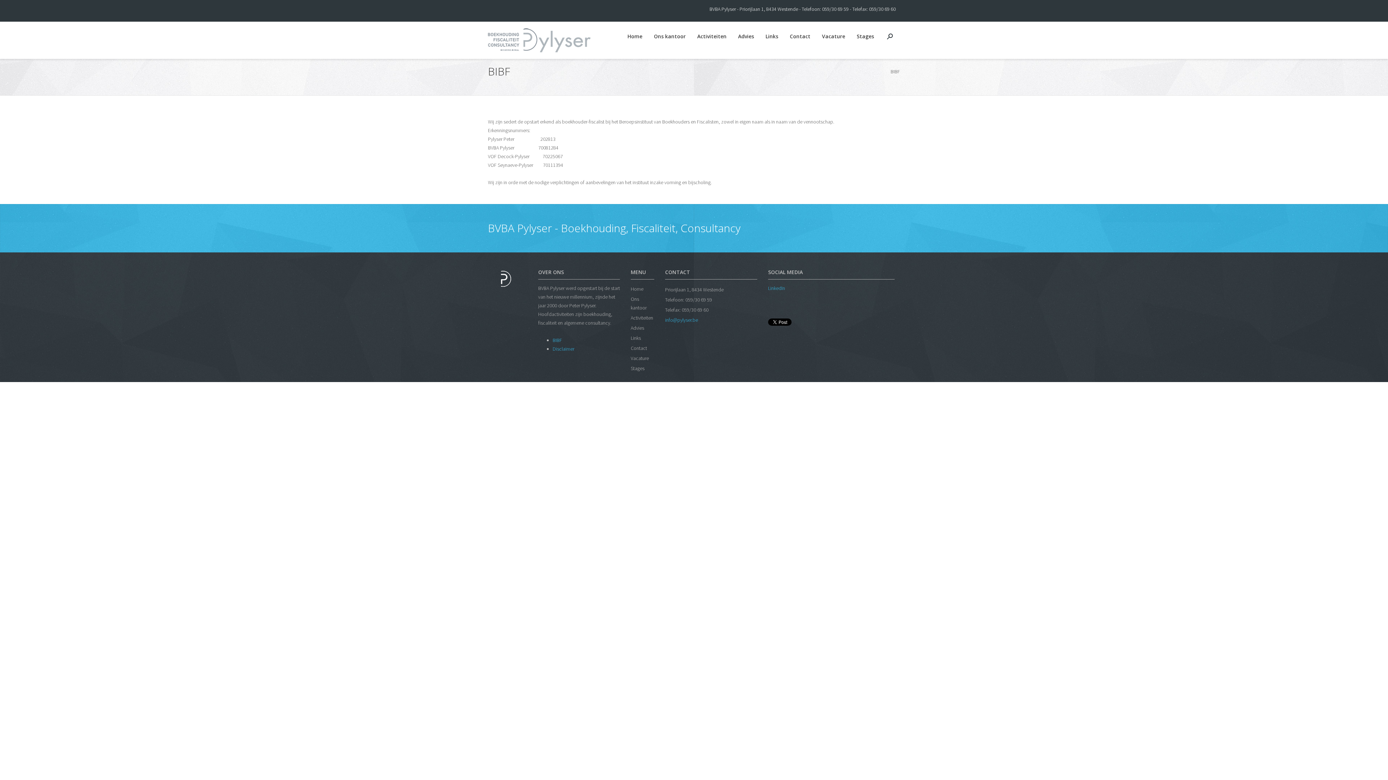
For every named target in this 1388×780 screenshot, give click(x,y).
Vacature (833, 36)
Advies (746, 36)
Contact (800, 36)
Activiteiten (712, 36)
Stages (865, 36)
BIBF (557, 340)
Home (634, 36)
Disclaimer (563, 349)
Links (772, 36)
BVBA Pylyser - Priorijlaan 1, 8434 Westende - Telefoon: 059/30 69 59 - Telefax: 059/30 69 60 (803, 9)
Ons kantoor (670, 36)
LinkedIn (776, 288)
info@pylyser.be (681, 320)
